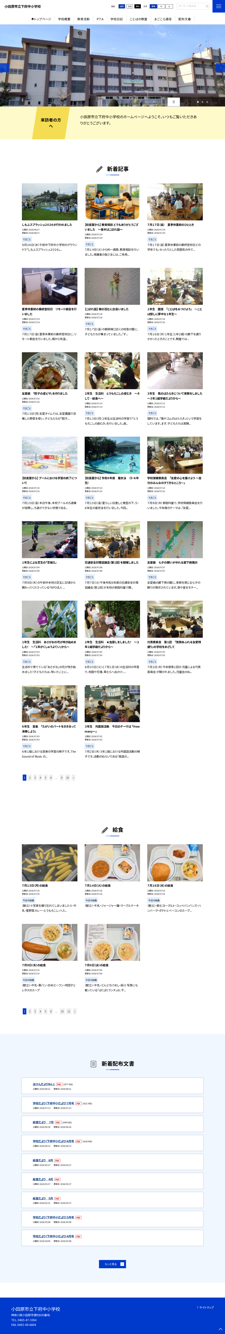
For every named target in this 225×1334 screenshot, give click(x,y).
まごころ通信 (163, 19)
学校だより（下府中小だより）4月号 (54, 1236)
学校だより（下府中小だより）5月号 (54, 1217)
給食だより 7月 (43, 1122)
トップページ (42, 19)
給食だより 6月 (43, 1160)
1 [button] (198, 101)
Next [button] (220, 67)
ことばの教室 (138, 19)
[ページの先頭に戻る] (220, 1329)
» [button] (73, 777)
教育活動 (83, 19)
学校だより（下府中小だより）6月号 (54, 1141)
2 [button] (202, 101)
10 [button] (67, 777)
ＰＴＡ (100, 19)
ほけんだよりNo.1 (44, 1084)
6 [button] (51, 777)
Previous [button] (4, 67)
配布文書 (184, 19)
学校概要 (64, 19)
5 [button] (45, 777)
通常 (122, 6)
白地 (130, 6)
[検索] (207, 6)
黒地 (138, 6)
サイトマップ (206, 1307)
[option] (112, 65)
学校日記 (116, 19)
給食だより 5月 (43, 1198)
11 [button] (69, 1011)
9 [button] (61, 777)
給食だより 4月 (43, 1179)
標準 (153, 6)
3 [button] (207, 101)
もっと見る (111, 1264)
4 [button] (40, 777)
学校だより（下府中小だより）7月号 (54, 1103)
